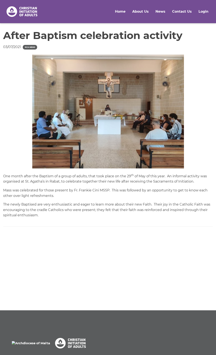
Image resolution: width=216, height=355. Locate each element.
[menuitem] (120, 11)
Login (203, 11)
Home (120, 11)
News (160, 11)
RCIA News (30, 47)
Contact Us (182, 11)
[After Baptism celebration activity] (108, 111)
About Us (140, 11)
